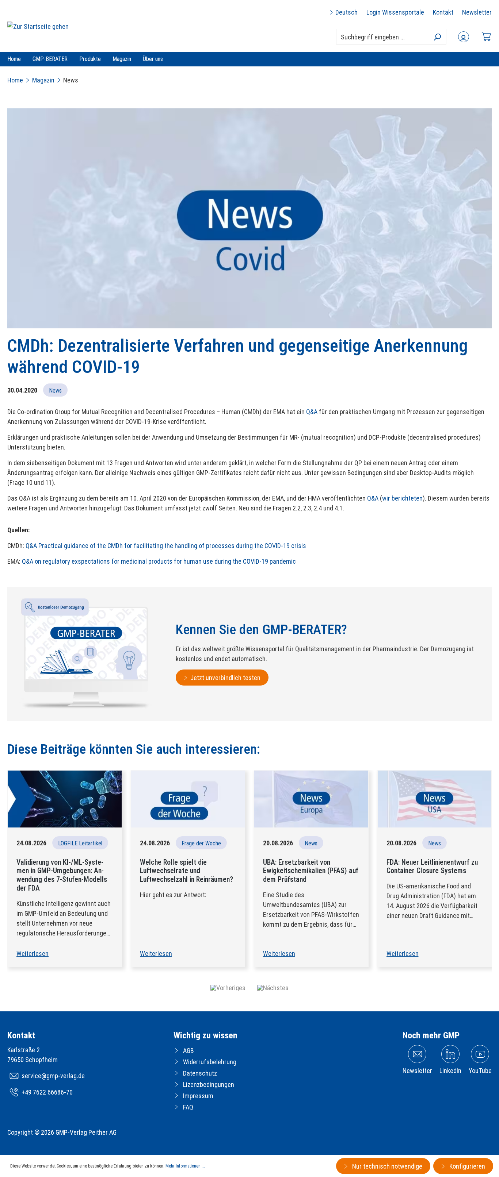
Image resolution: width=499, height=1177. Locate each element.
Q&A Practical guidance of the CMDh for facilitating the (99, 545)
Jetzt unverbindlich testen (225, 678)
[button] (227, 987)
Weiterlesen (32, 953)
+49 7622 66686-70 (47, 1092)
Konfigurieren (466, 1166)
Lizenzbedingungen (208, 1084)
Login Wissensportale (395, 12)
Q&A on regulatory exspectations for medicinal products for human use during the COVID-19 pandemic (159, 561)
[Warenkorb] (486, 36)
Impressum (198, 1096)
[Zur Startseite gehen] (38, 26)
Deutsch (346, 12)
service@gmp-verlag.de (53, 1076)
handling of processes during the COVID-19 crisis (239, 545)
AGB (188, 1050)
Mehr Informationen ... (185, 1166)
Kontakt (443, 12)
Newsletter (477, 12)
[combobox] (391, 36)
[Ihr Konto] (463, 36)
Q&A (311, 412)
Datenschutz (200, 1073)
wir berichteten (402, 498)
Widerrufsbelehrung (209, 1062)
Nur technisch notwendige (386, 1166)
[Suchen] (437, 37)
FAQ (188, 1107)
